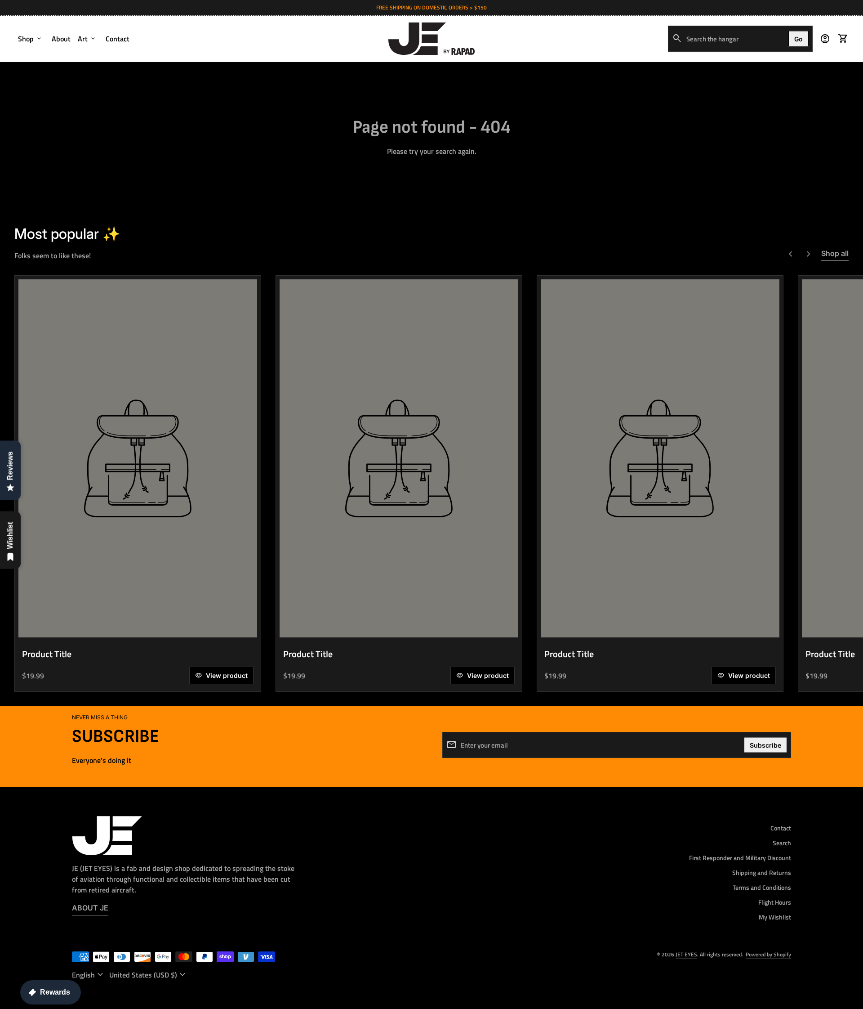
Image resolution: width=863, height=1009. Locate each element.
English (89, 974)
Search (782, 843)
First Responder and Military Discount (740, 857)
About (61, 38)
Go (798, 38)
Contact (117, 38)
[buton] (89, 974)
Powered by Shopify (768, 954)
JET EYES (686, 954)
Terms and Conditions (762, 887)
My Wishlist (775, 917)
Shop (30, 38)
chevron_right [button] (808, 254)
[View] (137, 458)
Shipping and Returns (761, 872)
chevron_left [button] (790, 254)
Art (87, 38)
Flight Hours (774, 902)
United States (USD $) (148, 974)
